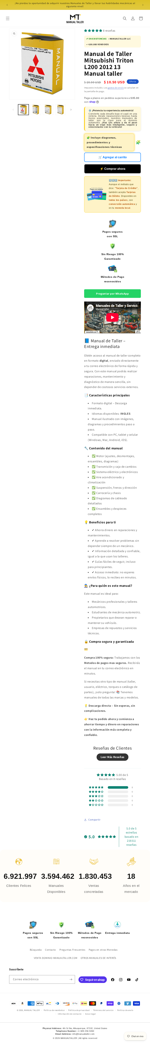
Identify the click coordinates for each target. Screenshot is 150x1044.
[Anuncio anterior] (7, 5)
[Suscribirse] (71, 979)
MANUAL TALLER (32, 1010)
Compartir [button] (94, 819)
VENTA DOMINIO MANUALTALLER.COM (55, 958)
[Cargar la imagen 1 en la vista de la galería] (23, 109)
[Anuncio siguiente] (143, 5)
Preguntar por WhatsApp (112, 293)
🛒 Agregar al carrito (112, 157)
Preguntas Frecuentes (72, 949)
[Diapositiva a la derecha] (71, 110)
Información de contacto (70, 1014)
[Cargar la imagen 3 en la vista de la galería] (48, 109)
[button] (8, 18)
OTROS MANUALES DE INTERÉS (98, 958)
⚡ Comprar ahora (112, 168)
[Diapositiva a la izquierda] (13, 110)
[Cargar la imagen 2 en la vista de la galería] (36, 109)
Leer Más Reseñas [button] (112, 757)
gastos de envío (116, 87)
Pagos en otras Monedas (103, 949)
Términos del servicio (103, 1010)
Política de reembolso (54, 1010)
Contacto (50, 949)
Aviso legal (90, 1014)
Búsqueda (36, 949)
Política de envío (125, 1010)
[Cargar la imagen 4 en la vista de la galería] (60, 109)
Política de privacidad (78, 1010)
